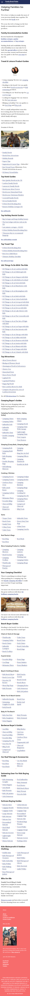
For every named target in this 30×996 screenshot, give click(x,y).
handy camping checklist (13, 581)
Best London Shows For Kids (12, 386)
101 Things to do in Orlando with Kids (15, 352)
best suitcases (12, 100)
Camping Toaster (8, 479)
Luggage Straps (22, 830)
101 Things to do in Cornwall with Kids (15, 305)
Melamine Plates (8, 498)
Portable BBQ (7, 738)
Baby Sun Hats (7, 715)
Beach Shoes (21, 682)
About (4, 914)
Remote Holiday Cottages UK (12, 206)
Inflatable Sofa (7, 424)
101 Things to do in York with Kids (13, 283)
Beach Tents (6, 521)
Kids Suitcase (6, 816)
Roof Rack (20, 539)
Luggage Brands (8, 807)
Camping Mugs (22, 487)
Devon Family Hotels (9, 201)
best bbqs (8, 105)
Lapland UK (6, 378)
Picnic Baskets (22, 662)
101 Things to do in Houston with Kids (15, 340)
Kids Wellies (21, 858)
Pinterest (5, 962)
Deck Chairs (21, 643)
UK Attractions (11, 396)
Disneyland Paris (8, 372)
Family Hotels (7, 152)
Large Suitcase (7, 813)
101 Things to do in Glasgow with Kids (15, 277)
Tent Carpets (21, 437)
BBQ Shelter (21, 729)
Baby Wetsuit (21, 791)
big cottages (19, 41)
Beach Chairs (6, 643)
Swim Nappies (7, 721)
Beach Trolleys (7, 651)
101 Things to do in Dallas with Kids (14, 337)
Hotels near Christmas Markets (13, 195)
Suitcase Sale (21, 819)
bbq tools (18, 105)
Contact (5, 915)
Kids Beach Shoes (23, 788)
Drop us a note (6, 900)
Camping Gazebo (23, 529)
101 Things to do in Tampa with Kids (14, 349)
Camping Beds (7, 448)
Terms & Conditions (9, 917)
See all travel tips (7, 261)
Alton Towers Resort (9, 360)
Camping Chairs (7, 418)
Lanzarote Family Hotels (10, 186)
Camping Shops (22, 563)
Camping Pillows (22, 456)
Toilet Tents (6, 530)
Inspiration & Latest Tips (10, 164)
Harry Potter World (9, 375)
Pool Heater (21, 785)
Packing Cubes (22, 841)
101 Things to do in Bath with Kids (13, 296)
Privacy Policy (7, 919)
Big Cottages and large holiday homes (15, 219)
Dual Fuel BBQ (7, 735)
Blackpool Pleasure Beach (11, 363)
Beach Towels (21, 679)
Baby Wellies (6, 864)
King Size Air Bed (23, 453)
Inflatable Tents (22, 518)
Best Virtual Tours (8, 167)
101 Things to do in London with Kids (15, 269)
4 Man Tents (21, 526)
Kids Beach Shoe (8, 674)
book (13, 19)
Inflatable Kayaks (8, 699)
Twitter (5, 966)
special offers (12, 50)
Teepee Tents (6, 518)
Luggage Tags (21, 810)
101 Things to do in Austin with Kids (14, 343)
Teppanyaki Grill (23, 742)
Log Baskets (21, 750)
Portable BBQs (7, 501)
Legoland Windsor (8, 381)
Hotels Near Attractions (10, 155)
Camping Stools (22, 424)
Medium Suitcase (23, 807)
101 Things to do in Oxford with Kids (14, 299)
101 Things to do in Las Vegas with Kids (15, 326)
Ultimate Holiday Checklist (11, 256)
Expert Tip (6, 161)
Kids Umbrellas (7, 861)
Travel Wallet (21, 827)
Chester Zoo (6, 369)
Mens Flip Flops (7, 685)
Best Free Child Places (9, 253)
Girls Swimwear (22, 688)
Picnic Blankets (22, 665)
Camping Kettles (22, 479)
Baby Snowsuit (22, 866)
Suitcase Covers (22, 838)
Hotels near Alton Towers (11, 189)
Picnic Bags (21, 659)
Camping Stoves (8, 476)
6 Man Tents (6, 527)
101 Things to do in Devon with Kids (14, 308)
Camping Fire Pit (23, 496)
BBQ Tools (20, 509)
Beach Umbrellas (23, 646)
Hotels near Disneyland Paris (12, 192)
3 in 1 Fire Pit (6, 744)
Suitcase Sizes (7, 805)
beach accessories (17, 87)
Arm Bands (6, 787)
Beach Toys (21, 699)
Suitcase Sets (6, 819)
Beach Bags (21, 649)
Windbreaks (6, 563)
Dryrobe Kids (21, 794)
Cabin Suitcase (22, 805)
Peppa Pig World (8, 384)
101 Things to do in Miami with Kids (14, 346)
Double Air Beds (22, 464)
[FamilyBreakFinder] (12, 2)
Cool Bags (5, 662)
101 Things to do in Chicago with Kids (15, 334)
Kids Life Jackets (22, 691)
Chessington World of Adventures (14, 366)
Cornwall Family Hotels (10, 198)
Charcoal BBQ (7, 504)
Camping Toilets (22, 560)
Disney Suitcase (7, 841)
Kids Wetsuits (7, 688)
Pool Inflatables (22, 779)
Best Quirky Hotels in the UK (12, 180)
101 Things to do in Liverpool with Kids (15, 302)
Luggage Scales (7, 810)
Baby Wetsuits (22, 715)
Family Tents (6, 524)
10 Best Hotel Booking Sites (11, 204)
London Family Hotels (10, 183)
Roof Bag (5, 539)
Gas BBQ (5, 729)
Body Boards (6, 707)
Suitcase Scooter (8, 833)
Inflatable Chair (7, 432)
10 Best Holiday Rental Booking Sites (14, 230)
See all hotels (6, 211)
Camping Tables (7, 421)
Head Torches (7, 555)
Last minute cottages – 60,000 (12, 227)
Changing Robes (22, 685)
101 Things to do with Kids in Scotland (15, 280)
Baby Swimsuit (22, 718)
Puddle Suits (6, 852)
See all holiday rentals (9, 239)
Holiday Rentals (7, 158)
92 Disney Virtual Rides (10, 172)
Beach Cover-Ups (8, 677)
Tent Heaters (21, 440)
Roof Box (5, 542)
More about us (16, 952)
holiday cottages (7, 39)
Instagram (6, 964)
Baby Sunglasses (7, 718)
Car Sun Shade (22, 760)
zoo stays (21, 54)
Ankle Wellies (21, 869)
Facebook (6, 960)
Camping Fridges (23, 476)
